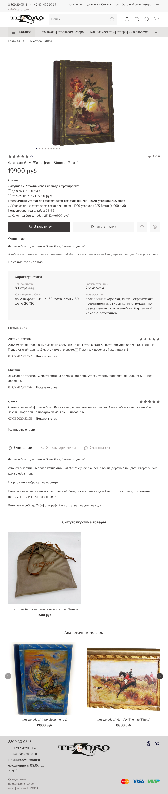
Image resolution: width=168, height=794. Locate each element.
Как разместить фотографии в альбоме (119, 32)
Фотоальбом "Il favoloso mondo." (45, 719)
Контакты (75, 4)
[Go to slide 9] (59, 148)
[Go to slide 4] (45, 148)
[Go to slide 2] (39, 148)
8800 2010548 (20, 742)
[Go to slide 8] (57, 148)
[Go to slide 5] (48, 148)
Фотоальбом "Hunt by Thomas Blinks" (123, 719)
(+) (26, 191)
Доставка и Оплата (98, 4)
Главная (14, 41)
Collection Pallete (40, 41)
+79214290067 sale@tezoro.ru (25, 751)
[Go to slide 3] (42, 148)
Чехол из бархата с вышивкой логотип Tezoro (44, 609)
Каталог (25, 32)
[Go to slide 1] (36, 148)
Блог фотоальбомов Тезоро (133, 4)
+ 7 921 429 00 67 (45, 4)
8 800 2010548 (17, 4)
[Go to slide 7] (54, 148)
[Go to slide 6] (51, 148)
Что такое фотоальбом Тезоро (62, 32)
